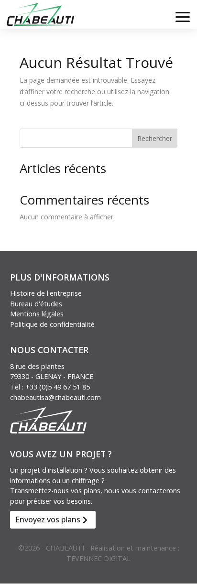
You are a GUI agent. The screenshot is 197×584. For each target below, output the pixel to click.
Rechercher (154, 138)
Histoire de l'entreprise (46, 293)
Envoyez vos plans (47, 519)
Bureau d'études (36, 303)
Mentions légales (37, 313)
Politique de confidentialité (52, 324)
